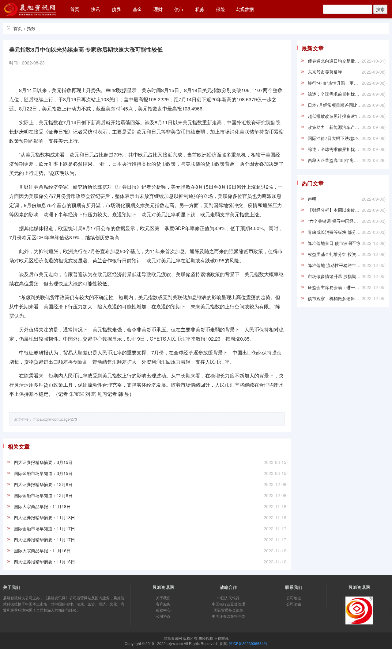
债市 (178, 9)
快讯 (95, 9)
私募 (199, 9)
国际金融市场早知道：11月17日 (44, 528)
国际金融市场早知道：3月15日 (43, 473)
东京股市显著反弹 (325, 72)
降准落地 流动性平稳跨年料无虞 (338, 265)
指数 (31, 28)
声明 (312, 199)
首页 (74, 9)
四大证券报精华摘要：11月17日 (44, 539)
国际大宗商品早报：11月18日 (42, 506)
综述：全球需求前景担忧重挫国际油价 (344, 94)
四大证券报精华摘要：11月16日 (44, 561)
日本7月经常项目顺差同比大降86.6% (343, 105)
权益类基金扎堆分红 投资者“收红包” (342, 254)
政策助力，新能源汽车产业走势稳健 (342, 127)
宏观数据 (245, 9)
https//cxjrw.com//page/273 (55, 419)
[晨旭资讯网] (30, 8)
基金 (137, 9)
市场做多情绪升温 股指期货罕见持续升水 (347, 276)
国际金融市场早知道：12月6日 (43, 495)
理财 (158, 9)
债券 (116, 9)
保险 (220, 9)
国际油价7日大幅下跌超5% (333, 138)
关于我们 (163, 597)
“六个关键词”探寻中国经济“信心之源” (343, 221)
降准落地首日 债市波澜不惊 (334, 243)
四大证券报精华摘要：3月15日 (43, 462)
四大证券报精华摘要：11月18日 (44, 517)
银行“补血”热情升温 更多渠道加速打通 (346, 83)
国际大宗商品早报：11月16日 (42, 550)
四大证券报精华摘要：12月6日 (43, 484)
